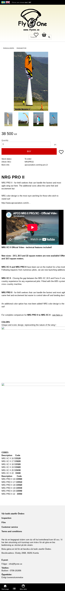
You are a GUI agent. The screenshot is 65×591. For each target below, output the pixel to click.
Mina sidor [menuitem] (23, 589)
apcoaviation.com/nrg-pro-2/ (36, 165)
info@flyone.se (15, 564)
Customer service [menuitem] (10, 527)
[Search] (49, 37)
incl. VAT (28, 2)
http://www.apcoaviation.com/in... (16, 203)
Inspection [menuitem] (6, 518)
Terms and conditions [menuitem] (12, 531)
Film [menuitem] (4, 522)
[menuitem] (14, 588)
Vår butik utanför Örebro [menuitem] (13, 514)
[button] (61, 152)
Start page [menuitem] (5, 589)
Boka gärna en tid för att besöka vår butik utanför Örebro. (27, 549)
